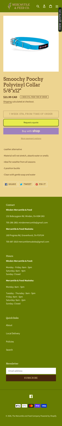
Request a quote (31, 122)
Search (9, 349)
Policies (10, 341)
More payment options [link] (31, 138)
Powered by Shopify (48, 416)
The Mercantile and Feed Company (26, 416)
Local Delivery (13, 333)
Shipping (7, 101)
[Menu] (57, 6)
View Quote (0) (60, 19)
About (9, 325)
